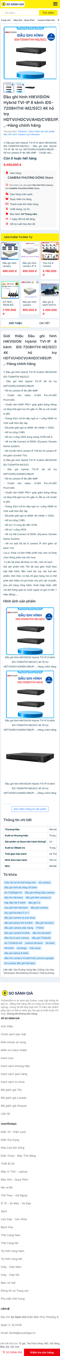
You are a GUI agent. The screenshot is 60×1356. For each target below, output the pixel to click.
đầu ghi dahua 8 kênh (16, 953)
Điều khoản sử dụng (13, 1042)
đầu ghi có (34, 902)
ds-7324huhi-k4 (13, 943)
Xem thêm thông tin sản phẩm (30, 809)
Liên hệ (5, 1113)
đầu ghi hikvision (45, 922)
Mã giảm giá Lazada (13, 1097)
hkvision (50, 943)
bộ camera (44, 882)
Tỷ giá (22, 1343)
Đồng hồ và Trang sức (15, 1290)
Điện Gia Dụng (10, 1139)
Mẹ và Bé (6, 1187)
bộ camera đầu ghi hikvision (19, 963)
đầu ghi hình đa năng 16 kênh (20, 887)
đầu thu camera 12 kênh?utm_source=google (29, 958)
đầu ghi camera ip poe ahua (19, 917)
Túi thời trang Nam (12, 1251)
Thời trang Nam (10, 1235)
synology (22, 948)
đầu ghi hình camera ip (38, 897)
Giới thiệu (15, 323)
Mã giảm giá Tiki (11, 1089)
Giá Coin (14, 1346)
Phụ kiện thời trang (13, 1298)
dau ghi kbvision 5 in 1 (16, 912)
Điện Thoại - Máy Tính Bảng (18, 1155)
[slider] (9, 88)
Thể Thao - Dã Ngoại (14, 1195)
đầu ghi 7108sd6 (41, 937)
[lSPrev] (8, 53)
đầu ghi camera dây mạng (18, 927)
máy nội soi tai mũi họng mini (20, 882)
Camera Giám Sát (46, 20)
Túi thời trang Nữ (11, 1259)
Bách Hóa (7, 1227)
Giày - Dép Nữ (10, 1274)
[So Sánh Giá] (17, 993)
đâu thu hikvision (13, 897)
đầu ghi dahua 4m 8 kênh (18, 922)
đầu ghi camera (39, 907)
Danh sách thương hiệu (15, 1066)
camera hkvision (34, 943)
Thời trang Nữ (9, 1243)
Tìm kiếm (48, 12)
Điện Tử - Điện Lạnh (13, 1131)
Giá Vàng (54, 1343)
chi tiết (44, 323)
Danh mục (7, 1058)
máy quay (35, 948)
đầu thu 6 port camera (16, 937)
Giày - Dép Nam (11, 1266)
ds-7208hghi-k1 (13, 892)
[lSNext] (52, 53)
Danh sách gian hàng (14, 1074)
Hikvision (22, 131)
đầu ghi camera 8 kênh (17, 932)
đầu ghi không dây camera (39, 892)
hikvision (9, 948)
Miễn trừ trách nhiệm (14, 1050)
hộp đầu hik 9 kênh (15, 902)
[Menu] (55, 3)
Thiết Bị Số (7, 1163)
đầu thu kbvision (42, 932)
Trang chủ (5, 20)
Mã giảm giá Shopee (14, 1105)
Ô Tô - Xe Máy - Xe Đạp (16, 1203)
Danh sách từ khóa (12, 1082)
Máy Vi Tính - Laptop (14, 1171)
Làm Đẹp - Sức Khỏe (14, 1219)
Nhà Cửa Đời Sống (12, 1147)
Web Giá (4, 1346)
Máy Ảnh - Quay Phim (24, 20)
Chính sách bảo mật (13, 1034)
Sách (4, 1211)
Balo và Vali (8, 1282)
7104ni (40, 927)
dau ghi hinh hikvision (16, 907)
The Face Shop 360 (37, 1343)
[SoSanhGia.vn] (17, 4)
